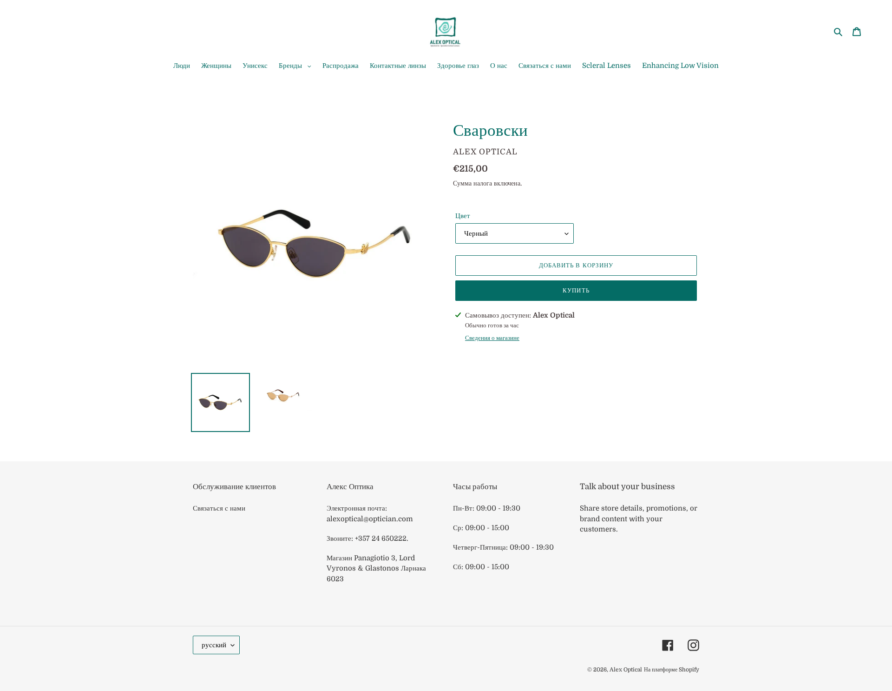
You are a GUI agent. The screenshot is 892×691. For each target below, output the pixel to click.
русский (214, 645)
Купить (576, 290)
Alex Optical (626, 669)
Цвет (462, 216)
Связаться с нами (219, 508)
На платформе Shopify (671, 669)
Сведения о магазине (492, 337)
